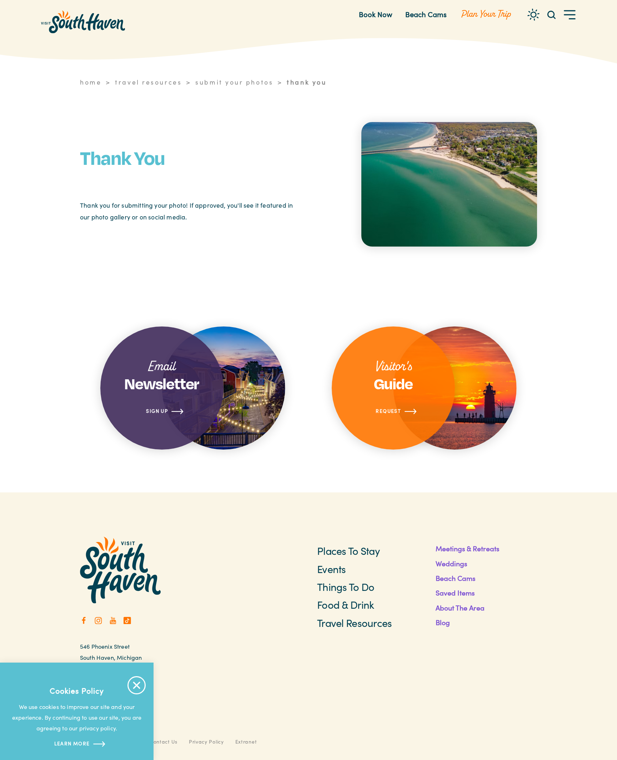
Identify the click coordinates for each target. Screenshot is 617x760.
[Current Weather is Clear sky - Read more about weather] (533, 15)
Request (388, 410)
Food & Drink (345, 605)
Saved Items (455, 592)
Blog (443, 622)
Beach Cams (426, 14)
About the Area (460, 607)
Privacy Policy (206, 741)
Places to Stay (348, 551)
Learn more (72, 743)
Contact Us (163, 741)
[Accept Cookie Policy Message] (136, 685)
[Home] (83, 21)
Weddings (451, 563)
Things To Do (345, 587)
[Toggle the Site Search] (551, 14)
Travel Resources (354, 623)
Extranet (246, 741)
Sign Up (157, 410)
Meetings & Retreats (467, 548)
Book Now (375, 14)
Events (331, 569)
